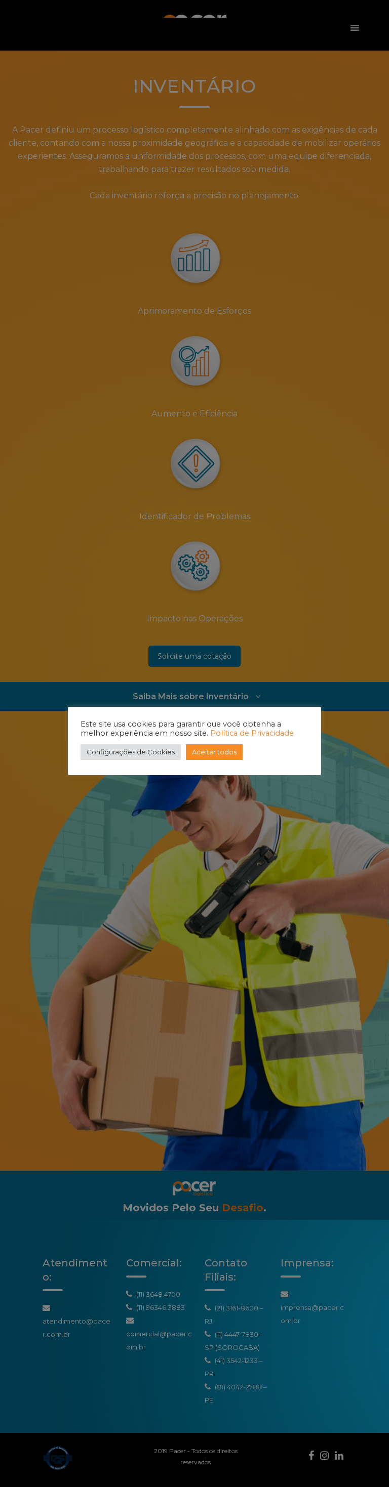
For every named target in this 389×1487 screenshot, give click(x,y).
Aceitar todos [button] (214, 752)
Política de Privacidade (252, 733)
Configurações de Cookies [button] (131, 752)
